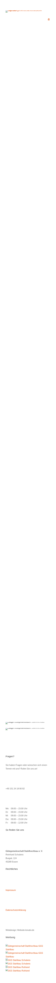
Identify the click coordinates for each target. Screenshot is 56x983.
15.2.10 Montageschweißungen (20, 526)
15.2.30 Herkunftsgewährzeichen (21, 692)
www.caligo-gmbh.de (25, 133)
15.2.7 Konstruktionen (16, 466)
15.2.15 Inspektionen (15, 633)
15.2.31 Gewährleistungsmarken (21, 712)
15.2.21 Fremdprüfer (15, 673)
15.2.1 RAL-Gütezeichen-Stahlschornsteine (26, 332)
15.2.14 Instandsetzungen (17, 613)
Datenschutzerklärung (16, 910)
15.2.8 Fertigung (13, 486)
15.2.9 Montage (13, 506)
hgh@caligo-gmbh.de (22, 130)
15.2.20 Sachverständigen (18, 653)
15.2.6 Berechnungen (16, 446)
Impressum (11, 890)
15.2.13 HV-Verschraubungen (19, 593)
